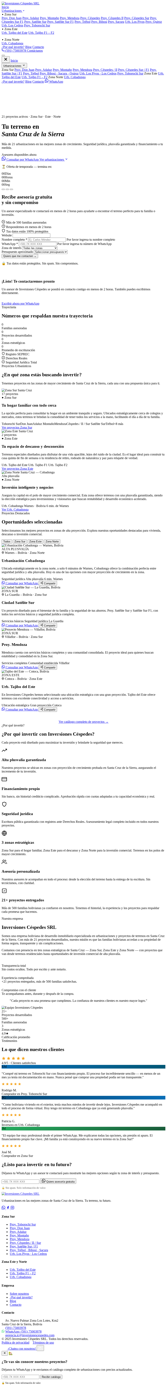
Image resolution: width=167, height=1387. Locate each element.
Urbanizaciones (12, 10)
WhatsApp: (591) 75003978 (23, 1331)
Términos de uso (43, 1342)
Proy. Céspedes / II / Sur (25, 1242)
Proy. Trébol (82, 21)
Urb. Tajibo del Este (14, 32)
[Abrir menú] (3, 55)
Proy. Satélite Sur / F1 (24, 1246)
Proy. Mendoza (69, 18)
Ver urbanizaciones (52, 159)
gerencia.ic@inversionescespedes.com (29, 1335)
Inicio (5, 7)
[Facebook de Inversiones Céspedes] (8, 1208)
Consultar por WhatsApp (23, 159)
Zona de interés (11, 248)
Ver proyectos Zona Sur (17, 427)
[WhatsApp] (4, 1208)
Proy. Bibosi (99, 21)
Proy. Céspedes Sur (136, 18)
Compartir (49, 583)
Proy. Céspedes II (112, 18)
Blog (28, 47)
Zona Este (35, 541)
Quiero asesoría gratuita (60, 1181)
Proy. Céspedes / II (105, 69)
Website (7, 235)
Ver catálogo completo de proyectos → (84, 721)
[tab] (3, 189)
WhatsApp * (10, 244)
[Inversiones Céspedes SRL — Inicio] (21, 3)
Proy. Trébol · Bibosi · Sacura (29, 1250)
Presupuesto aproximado (17, 251)
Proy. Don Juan (12, 18)
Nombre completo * (14, 239)
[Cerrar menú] (6, 59)
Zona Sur (19, 541)
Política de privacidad (15, 1342)
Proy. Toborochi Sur (37, 25)
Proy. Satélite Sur (35, 21)
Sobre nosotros (19, 1293)
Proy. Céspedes (90, 18)
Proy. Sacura (116, 21)
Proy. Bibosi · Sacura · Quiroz (59, 73)
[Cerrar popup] (5, 1353)
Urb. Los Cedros (12, 25)
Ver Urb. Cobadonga (15, 509)
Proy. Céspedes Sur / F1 (133, 69)
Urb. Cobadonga (12, 43)
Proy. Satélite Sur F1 (60, 21)
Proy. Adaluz (30, 18)
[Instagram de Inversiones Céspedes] (12, 1208)
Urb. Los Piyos (135, 21)
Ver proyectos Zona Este (17, 468)
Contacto (38, 47)
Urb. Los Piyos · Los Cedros (97, 73)
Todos (6, 541)
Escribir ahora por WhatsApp (20, 303)
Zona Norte (52, 541)
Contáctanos (35, 50)
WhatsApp (55, 81)
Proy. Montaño (49, 18)
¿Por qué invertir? (13, 47)
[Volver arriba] (40, 1348)
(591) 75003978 (15, 50)
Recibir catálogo (51, 1376)
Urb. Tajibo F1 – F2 (41, 32)
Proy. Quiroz (153, 21)
